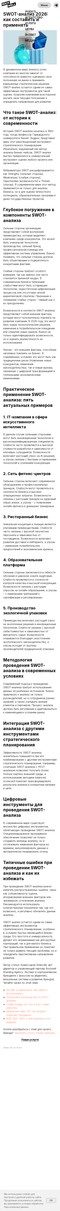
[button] (56, 5)
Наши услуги (30, 1039)
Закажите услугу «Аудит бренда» (34, 1032)
